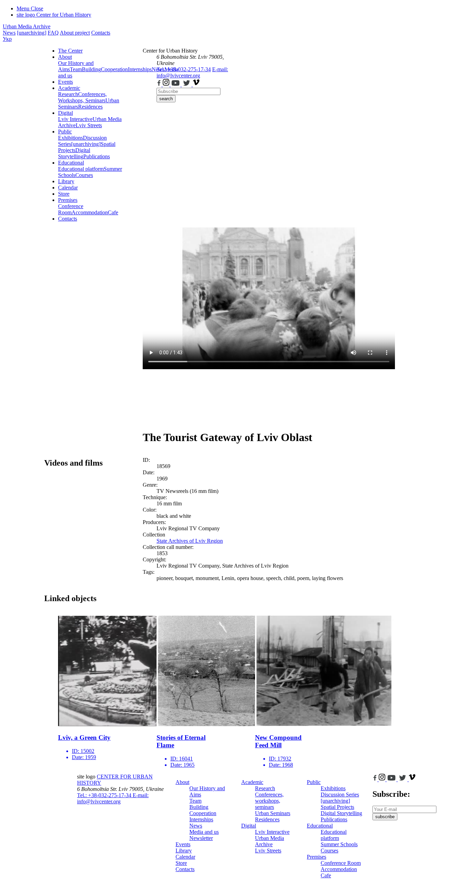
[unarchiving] (31, 33)
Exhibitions (70, 138)
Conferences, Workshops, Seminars (82, 97)
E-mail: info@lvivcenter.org (192, 72)
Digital (65, 113)
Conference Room (70, 209)
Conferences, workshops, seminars (269, 801)
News (9, 33)
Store (63, 194)
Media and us (204, 832)
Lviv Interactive (75, 119)
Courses (84, 175)
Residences (90, 107)
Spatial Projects (337, 807)
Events (65, 82)
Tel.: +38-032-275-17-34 (184, 69)
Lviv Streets (89, 125)
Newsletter (201, 838)
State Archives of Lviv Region (190, 541)
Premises (67, 200)
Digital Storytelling (74, 153)
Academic (69, 88)
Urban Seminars (272, 813)
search (166, 98)
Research (68, 94)
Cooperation (114, 69)
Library (66, 181)
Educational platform (81, 169)
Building (91, 69)
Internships (201, 819)
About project (75, 33)
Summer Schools (339, 844)
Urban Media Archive (26, 26)
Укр (7, 39)
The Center (70, 51)
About (65, 57)
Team (76, 69)
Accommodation (90, 212)
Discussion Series (340, 794)
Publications (96, 156)
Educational (71, 163)
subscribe (385, 816)
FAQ (53, 33)
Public (65, 131)
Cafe (113, 212)
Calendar (68, 187)
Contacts (100, 33)
